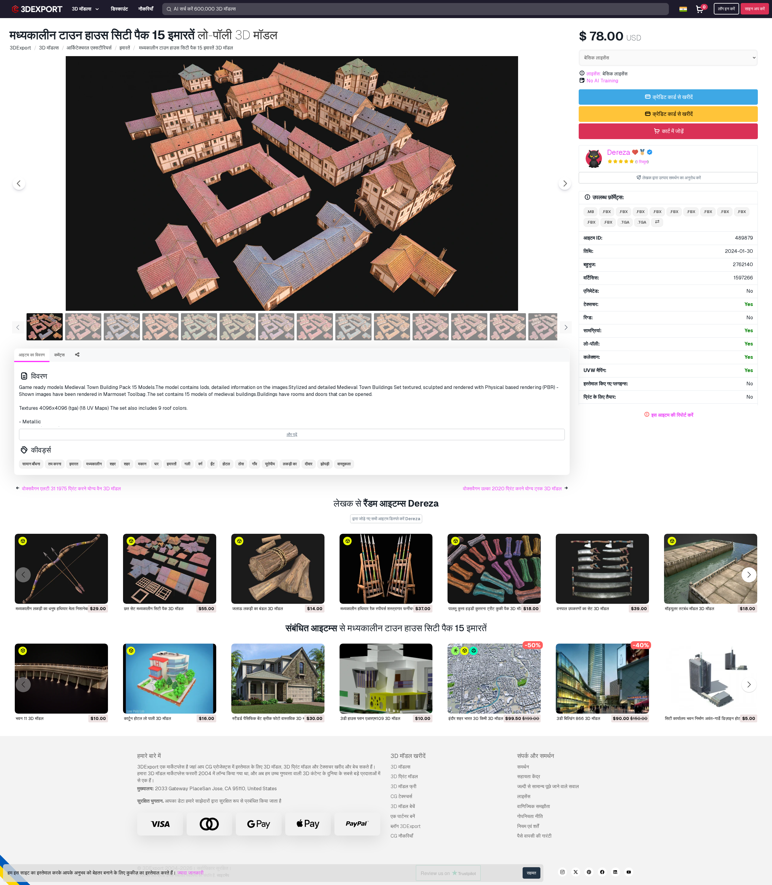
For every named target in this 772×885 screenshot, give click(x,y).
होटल (226, 463)
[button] (749, 575)
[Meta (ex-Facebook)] (602, 873)
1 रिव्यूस (642, 161)
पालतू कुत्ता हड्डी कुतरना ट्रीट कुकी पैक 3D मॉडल (486, 608)
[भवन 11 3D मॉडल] (61, 679)
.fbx (606, 211)
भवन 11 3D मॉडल (29, 718)
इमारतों (171, 463)
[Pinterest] (589, 873)
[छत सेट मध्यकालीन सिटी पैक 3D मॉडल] (169, 569)
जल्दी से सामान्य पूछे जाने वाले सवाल (548, 786)
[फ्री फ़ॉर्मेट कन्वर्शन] (657, 222)
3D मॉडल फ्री (403, 786)
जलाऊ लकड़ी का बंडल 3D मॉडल (257, 608)
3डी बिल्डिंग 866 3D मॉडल (578, 718)
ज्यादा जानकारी (190, 873)
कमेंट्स (59, 355)
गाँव (254, 463)
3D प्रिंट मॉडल (404, 776)
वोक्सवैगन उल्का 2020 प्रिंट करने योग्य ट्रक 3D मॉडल (512, 488)
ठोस (241, 463)
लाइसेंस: (594, 74)
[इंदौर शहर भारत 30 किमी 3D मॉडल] (494, 679)
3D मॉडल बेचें (403, 806)
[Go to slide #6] (238, 326)
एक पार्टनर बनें (403, 816)
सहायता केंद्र (528, 776)
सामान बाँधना (31, 463)
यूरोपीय (270, 463)
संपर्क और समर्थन (535, 756)
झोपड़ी (325, 463)
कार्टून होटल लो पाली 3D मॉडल (147, 718)
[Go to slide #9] (353, 326)
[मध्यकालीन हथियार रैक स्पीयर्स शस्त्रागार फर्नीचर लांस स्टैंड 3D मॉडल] (386, 569)
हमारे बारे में (149, 756)
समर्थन (523, 767)
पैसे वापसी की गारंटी (534, 836)
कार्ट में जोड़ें (672, 131)
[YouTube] (629, 873)
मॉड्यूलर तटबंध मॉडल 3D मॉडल (689, 608)
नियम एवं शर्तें (528, 826)
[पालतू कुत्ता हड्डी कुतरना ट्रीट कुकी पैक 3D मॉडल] (494, 569)
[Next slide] (564, 183)
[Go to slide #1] (45, 326)
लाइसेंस (523, 796)
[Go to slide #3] (122, 326)
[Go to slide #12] (469, 326)
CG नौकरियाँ (402, 836)
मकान (142, 463)
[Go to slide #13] (508, 326)
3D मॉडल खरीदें (408, 756)
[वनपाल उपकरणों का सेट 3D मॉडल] (602, 569)
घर (156, 463)
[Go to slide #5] (199, 326)
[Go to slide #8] (315, 326)
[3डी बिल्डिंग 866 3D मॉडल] (602, 679)
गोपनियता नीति (530, 816)
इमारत (73, 463)
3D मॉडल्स (400, 767)
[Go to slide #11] (431, 326)
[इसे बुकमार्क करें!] (99, 595)
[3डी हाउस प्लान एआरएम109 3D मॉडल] (386, 679)
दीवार (308, 463)
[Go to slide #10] (392, 326)
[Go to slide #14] (546, 326)
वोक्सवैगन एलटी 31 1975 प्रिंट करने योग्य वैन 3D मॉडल (71, 488)
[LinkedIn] (615, 873)
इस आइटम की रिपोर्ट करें (672, 415)
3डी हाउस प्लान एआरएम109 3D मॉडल (370, 718)
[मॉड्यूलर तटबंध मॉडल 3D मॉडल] (710, 569)
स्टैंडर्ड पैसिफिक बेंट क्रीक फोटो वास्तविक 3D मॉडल (271, 718)
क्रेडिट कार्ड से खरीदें (672, 97)
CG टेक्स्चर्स (401, 796)
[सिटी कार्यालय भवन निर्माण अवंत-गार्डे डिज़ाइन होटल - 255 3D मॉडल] (710, 679)
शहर (113, 463)
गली (187, 463)
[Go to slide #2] (83, 326)
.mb (590, 211)
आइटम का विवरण (32, 355)
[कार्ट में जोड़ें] (86, 595)
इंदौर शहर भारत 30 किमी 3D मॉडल (475, 718)
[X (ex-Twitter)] (576, 873)
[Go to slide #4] (160, 326)
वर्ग (200, 463)
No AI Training (602, 81)
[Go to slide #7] (276, 326)
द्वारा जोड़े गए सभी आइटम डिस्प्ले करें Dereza (386, 518)
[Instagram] (562, 873)
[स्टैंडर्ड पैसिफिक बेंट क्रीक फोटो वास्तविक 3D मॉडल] (277, 679)
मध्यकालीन (94, 463)
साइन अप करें (755, 8)
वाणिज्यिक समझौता (533, 806)
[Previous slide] (19, 183)
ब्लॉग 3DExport (406, 826)
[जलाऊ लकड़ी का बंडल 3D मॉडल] (277, 569)
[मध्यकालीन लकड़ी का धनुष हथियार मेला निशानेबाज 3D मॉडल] (61, 569)
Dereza (618, 152)
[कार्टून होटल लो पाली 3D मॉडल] (169, 679)
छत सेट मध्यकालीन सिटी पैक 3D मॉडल (153, 608)
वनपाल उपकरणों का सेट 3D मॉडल (583, 608)
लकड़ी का (290, 463)
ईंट (212, 463)
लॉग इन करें (726, 8)
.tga (625, 222)
